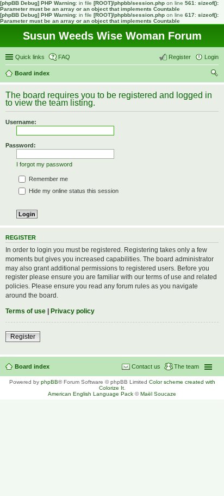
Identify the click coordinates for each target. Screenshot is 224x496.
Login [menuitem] (211, 57)
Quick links (30, 57)
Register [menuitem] (180, 57)
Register (22, 336)
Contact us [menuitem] (146, 366)
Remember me (47, 179)
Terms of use (25, 311)
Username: (20, 122)
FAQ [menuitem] (64, 57)
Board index (32, 366)
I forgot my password (44, 164)
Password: (20, 145)
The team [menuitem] (186, 366)
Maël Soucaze (158, 394)
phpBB (49, 382)
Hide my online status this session (73, 191)
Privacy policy (73, 311)
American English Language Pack (90, 394)
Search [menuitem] (214, 74)
